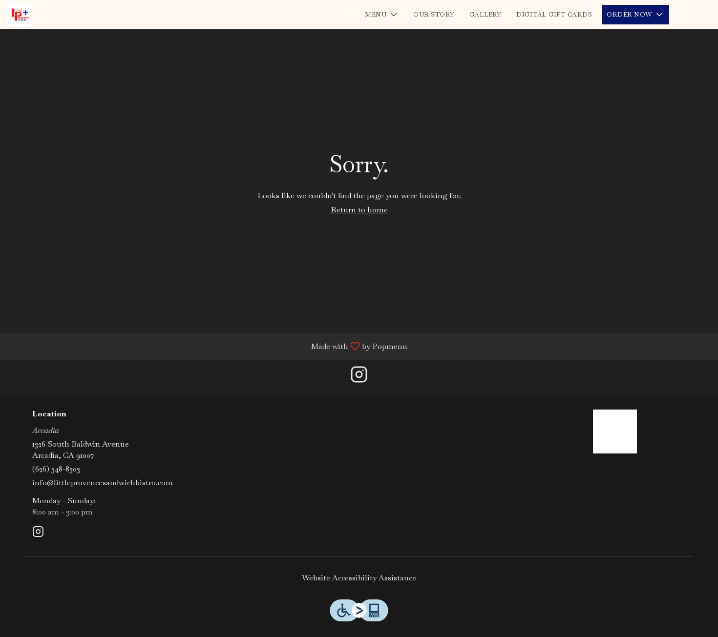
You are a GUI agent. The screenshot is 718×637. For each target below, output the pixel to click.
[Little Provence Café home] (52, 14)
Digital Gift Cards (554, 14)
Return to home (359, 210)
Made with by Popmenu (207, 345)
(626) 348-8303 (56, 469)
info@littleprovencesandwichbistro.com (102, 482)
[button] (381, 14)
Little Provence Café (615, 431)
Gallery (485, 14)
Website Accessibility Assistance (359, 578)
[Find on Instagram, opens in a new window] (359, 377)
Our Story (434, 14)
